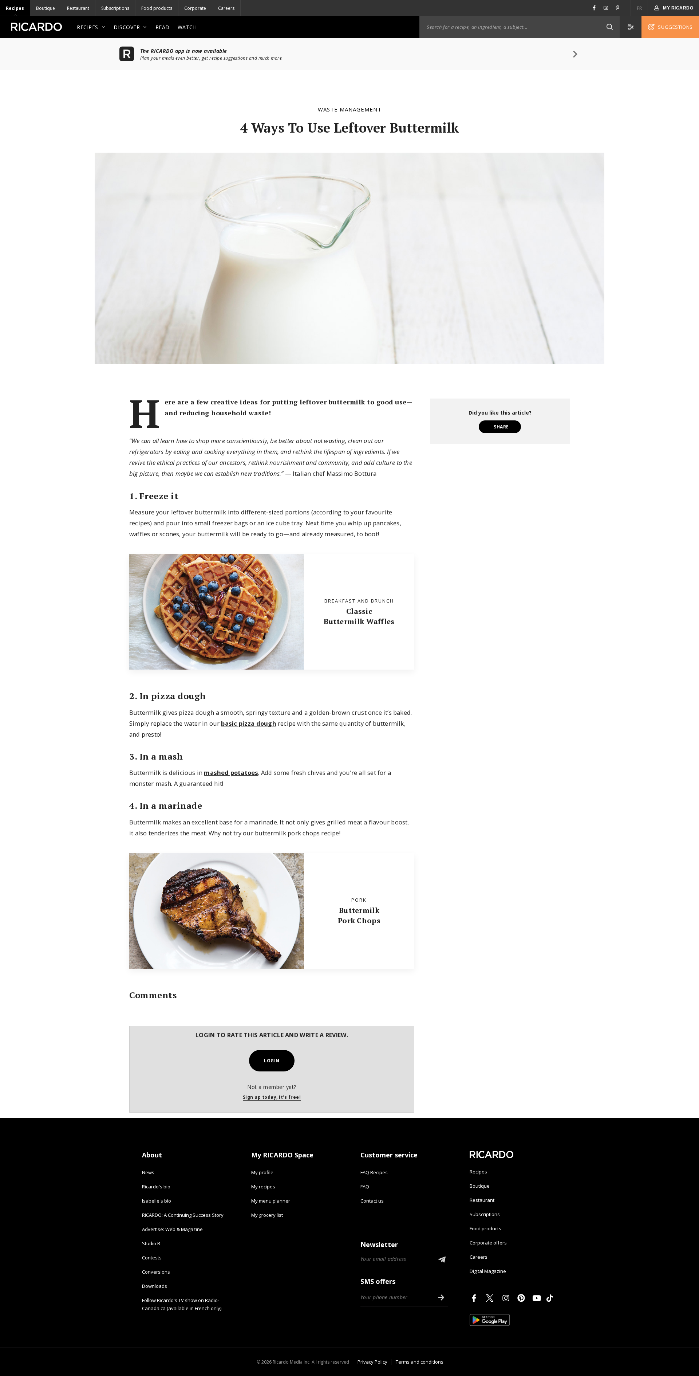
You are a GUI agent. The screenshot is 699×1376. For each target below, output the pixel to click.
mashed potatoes (231, 772)
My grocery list (267, 1215)
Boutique (45, 8)
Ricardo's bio (156, 1186)
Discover (127, 27)
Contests (152, 1257)
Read (162, 27)
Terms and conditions (419, 1362)
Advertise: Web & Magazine (172, 1229)
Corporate (195, 8)
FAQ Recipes (374, 1172)
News (148, 1172)
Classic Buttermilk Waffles (359, 616)
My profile (262, 1172)
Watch (187, 27)
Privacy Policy (372, 1362)
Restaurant (78, 8)
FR (639, 8)
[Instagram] (507, 1298)
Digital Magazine (488, 1271)
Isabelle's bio (156, 1200)
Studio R (151, 1243)
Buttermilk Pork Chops (359, 915)
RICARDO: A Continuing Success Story (183, 1215)
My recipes (263, 1186)
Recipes (15, 8)
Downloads (154, 1286)
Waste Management (350, 109)
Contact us (372, 1200)
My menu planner (270, 1200)
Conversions (156, 1272)
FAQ (364, 1186)
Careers (226, 8)
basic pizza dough (248, 723)
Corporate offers (488, 1242)
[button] (609, 27)
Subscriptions (115, 8)
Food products (156, 8)
